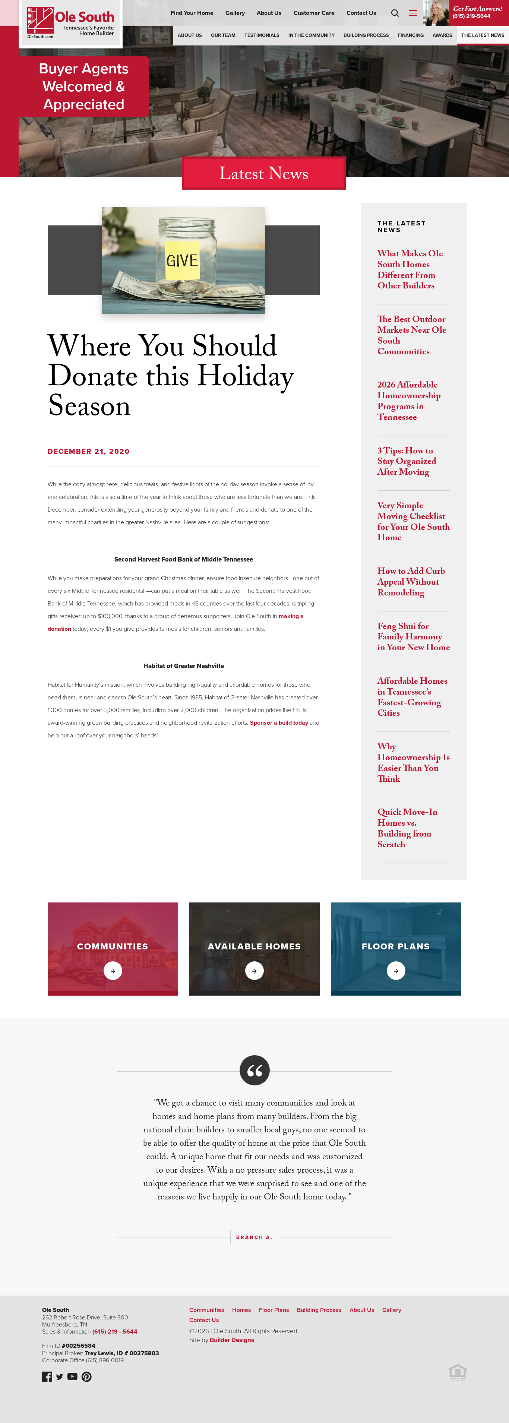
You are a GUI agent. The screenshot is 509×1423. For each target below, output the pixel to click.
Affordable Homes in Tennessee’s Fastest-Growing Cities (412, 698)
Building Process (366, 35)
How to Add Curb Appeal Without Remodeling (411, 583)
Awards (442, 35)
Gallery (235, 13)
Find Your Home (192, 13)
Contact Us (361, 13)
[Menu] (412, 13)
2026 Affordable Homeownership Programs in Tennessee (409, 402)
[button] (395, 24)
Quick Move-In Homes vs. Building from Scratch (407, 829)
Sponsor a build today (279, 723)
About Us (269, 13)
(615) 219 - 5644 (114, 1331)
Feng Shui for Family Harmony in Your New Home (413, 638)
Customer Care (314, 13)
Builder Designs (232, 1340)
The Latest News (483, 35)
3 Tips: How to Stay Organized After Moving (406, 463)
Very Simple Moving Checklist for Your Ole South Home (413, 523)
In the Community (311, 35)
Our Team (223, 35)
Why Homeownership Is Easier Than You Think (413, 764)
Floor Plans (274, 1310)
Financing (411, 35)
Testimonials (261, 35)
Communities (206, 1310)
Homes (241, 1310)
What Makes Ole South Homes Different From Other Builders (410, 271)
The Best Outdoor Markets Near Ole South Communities (411, 336)
